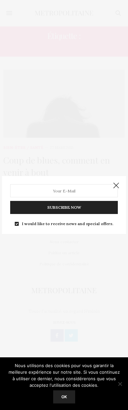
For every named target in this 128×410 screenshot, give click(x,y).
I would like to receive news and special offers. (67, 224)
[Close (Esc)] (116, 185)
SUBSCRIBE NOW (64, 207)
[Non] (120, 384)
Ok (64, 396)
